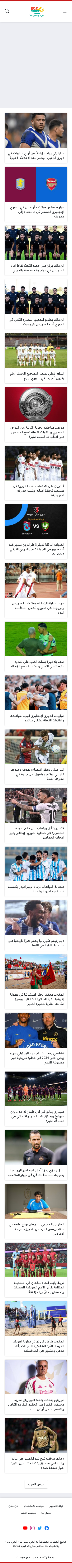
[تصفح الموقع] (65, 11)
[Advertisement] (36, 63)
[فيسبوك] (47, 1528)
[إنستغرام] (32, 1528)
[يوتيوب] (25, 1528)
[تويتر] (39, 1528)
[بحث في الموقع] (7, 11)
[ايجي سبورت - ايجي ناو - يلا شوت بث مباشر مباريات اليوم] (36, 11)
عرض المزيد (36, 1484)
